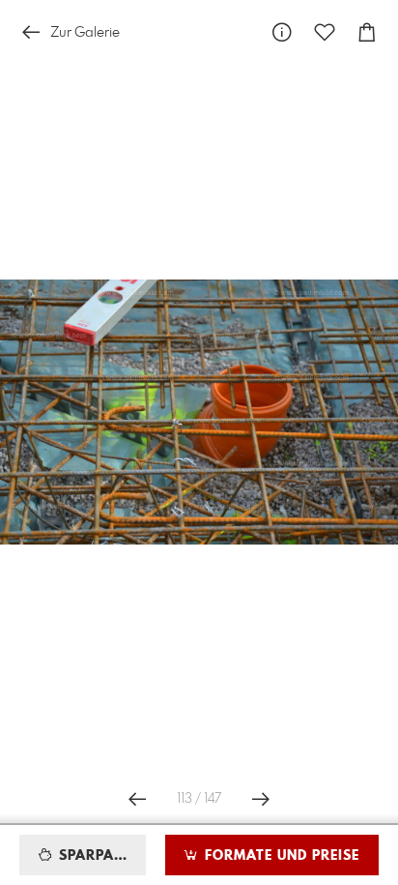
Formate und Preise (279, 856)
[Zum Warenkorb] (367, 32)
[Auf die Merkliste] (324, 32)
